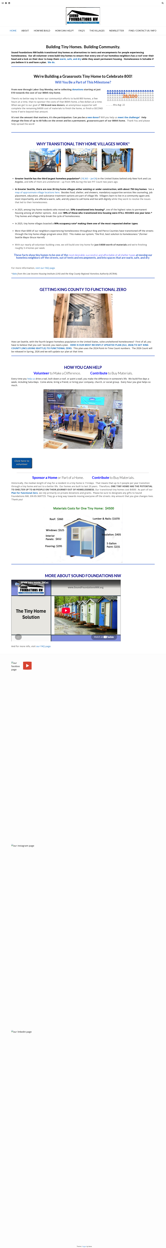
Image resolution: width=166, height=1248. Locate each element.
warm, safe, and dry (70, 59)
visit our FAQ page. (45, 267)
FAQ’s (82, 30)
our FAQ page (43, 646)
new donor (93, 117)
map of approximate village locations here (37, 192)
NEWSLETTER (116, 30)
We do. (51, 62)
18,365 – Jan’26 (88, 178)
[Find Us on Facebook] (6, 3)
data (15, 273)
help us (31, 378)
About (25, 30)
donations (77, 89)
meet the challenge (128, 117)
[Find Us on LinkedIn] (9, 3)
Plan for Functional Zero (24, 492)
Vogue (84, 1246)
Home (13, 30)
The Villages (96, 30)
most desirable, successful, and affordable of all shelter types (102, 255)
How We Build (42, 30)
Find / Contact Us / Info (142, 30)
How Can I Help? (64, 30)
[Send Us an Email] (3, 3)
